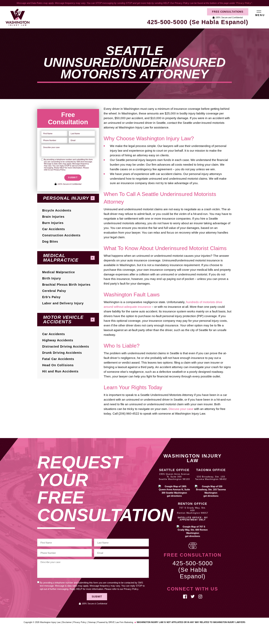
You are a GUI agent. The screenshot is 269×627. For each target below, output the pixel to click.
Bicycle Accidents (56, 210)
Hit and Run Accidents (60, 371)
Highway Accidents (57, 340)
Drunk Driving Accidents (62, 352)
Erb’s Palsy (51, 297)
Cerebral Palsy (54, 291)
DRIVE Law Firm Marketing (121, 622)
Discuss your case (181, 409)
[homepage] (15, 17)
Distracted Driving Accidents (65, 346)
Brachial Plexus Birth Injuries (66, 284)
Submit (73, 177)
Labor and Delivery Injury (63, 303)
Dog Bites (50, 241)
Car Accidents (53, 229)
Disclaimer (67, 622)
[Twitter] (192, 596)
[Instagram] (200, 596)
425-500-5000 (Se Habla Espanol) (197, 22)
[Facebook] (185, 596)
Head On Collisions (58, 365)
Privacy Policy (243, 3)
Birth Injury (51, 278)
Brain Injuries (53, 216)
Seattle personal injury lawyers (136, 160)
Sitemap (92, 622)
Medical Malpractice (58, 272)
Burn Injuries (53, 223)
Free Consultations (227, 11)
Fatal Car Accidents (58, 359)
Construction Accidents (61, 235)
